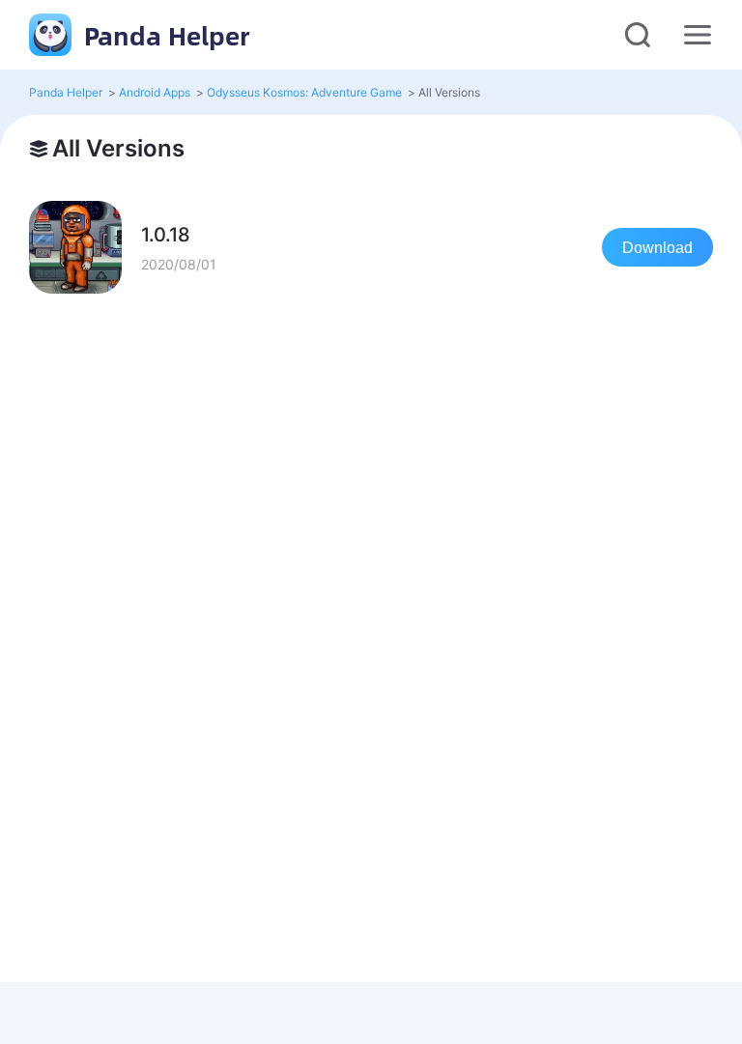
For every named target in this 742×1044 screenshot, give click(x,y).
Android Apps (154, 92)
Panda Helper (163, 34)
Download (657, 248)
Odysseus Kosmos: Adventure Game (304, 92)
